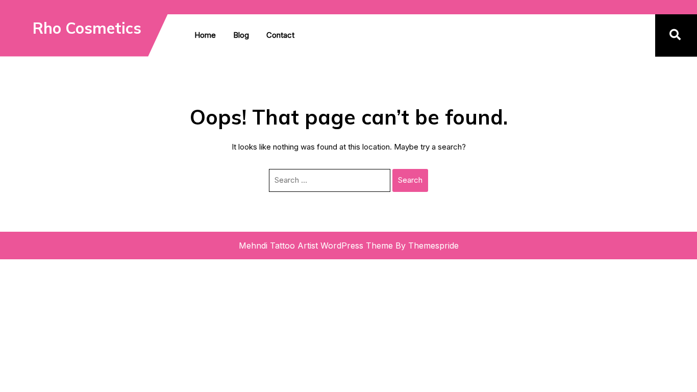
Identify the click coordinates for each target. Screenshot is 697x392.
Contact (280, 35)
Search (410, 180)
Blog (241, 35)
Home (205, 35)
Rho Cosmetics (87, 28)
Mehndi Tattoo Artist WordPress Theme (316, 245)
